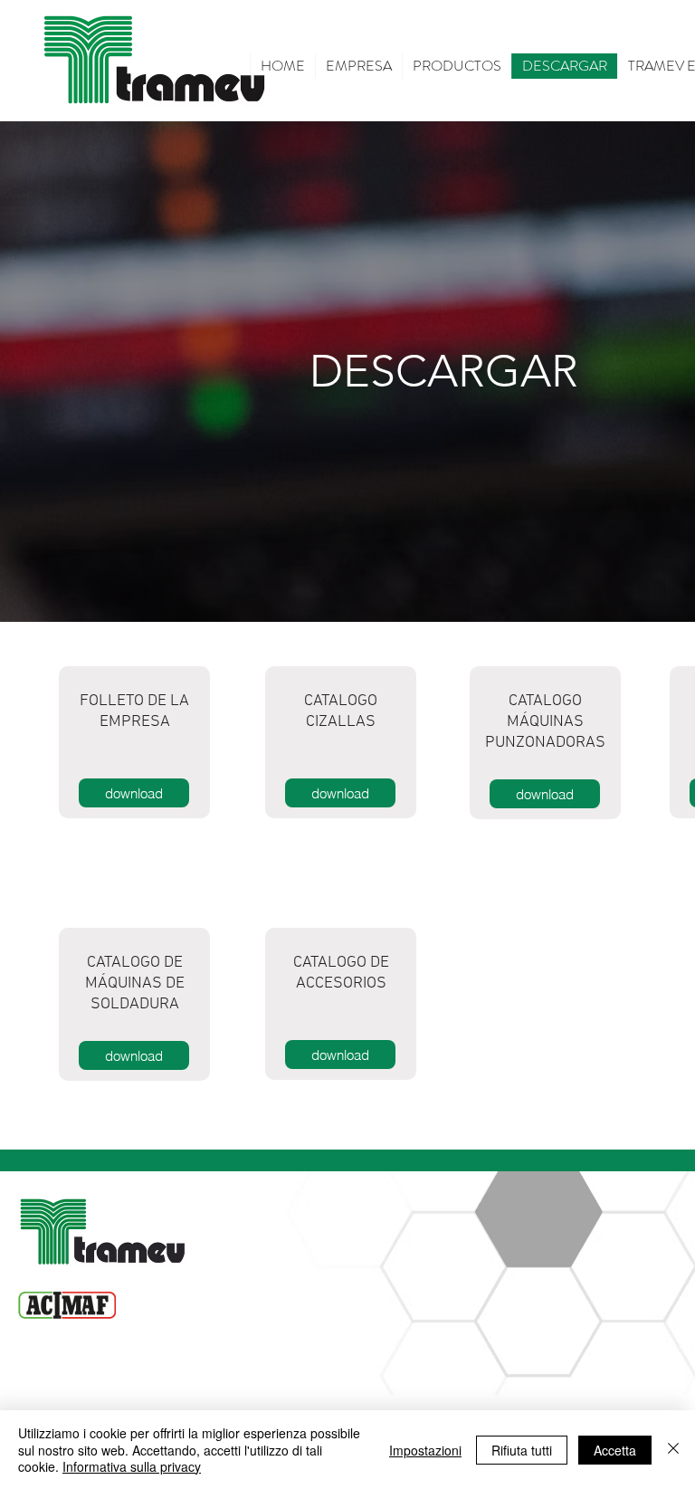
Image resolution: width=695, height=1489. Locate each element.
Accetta (615, 1450)
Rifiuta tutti (521, 1450)
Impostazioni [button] (425, 1450)
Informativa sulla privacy (131, 1466)
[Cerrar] (673, 1450)
